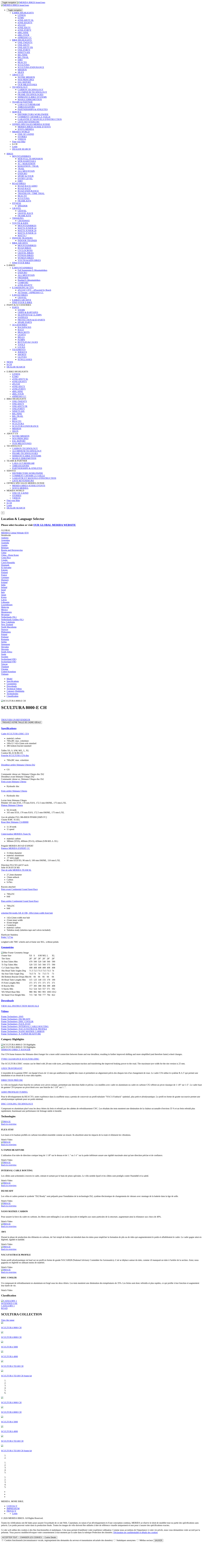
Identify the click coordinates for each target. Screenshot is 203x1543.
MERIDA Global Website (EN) (15, 533)
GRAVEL (16, 208)
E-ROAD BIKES (20, 295)
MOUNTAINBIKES (21, 156)
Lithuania (5, 602)
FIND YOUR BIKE (21, 263)
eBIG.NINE (23, 32)
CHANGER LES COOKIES (31, 1537)
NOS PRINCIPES (26, 79)
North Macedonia (8, 627)
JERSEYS (22, 352)
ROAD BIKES (19, 183)
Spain (3, 654)
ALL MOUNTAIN (26, 171)
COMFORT (23, 282)
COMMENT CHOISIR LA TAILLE (34, 117)
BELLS (21, 337)
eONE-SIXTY (24, 27)
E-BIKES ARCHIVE (21, 300)
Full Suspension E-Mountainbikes (32, 270)
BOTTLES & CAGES (28, 342)
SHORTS (22, 354)
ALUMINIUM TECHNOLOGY (32, 92)
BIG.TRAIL (23, 57)
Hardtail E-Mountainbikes (29, 280)
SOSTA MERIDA (26, 129)
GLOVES (22, 357)
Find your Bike (18, 141)
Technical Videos (14, 689)
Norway (4, 629)
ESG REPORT (24, 82)
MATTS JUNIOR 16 (27, 233)
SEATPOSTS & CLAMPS (30, 315)
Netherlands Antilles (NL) (12, 619)
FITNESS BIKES (26, 255)
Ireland (4, 587)
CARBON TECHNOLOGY (30, 89)
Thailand (5, 666)
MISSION (22, 70)
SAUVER (158, 1540)
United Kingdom (8, 671)
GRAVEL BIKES (26, 253)
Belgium (5, 548)
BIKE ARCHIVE (20, 243)
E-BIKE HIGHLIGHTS (23, 13)
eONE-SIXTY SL (26, 20)
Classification (12, 696)
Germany (5, 577)
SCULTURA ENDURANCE (31, 67)
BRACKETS (24, 332)
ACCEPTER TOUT (9, 1537)
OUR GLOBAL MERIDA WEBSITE (54, 525)
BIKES (10, 154)
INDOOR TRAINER (27, 240)
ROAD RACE (24, 188)
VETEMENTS (19, 349)
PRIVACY (11, 1511)
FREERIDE (23, 277)
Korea (3, 597)
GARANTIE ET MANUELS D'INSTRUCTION (40, 119)
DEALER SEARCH (21, 149)
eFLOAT (22, 25)
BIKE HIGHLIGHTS (22, 40)
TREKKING (18, 218)
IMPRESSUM (13, 1508)
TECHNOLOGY (20, 87)
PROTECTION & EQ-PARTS (31, 320)
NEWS (10, 362)
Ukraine (4, 669)
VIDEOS (22, 139)
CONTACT (12, 1506)
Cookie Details (50, 1537)
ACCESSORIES (19, 325)
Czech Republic (8, 562)
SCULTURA (24, 65)
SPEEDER (22, 206)
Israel (3, 590)
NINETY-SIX (24, 52)
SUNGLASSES (25, 359)
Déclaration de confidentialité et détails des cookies (135, 1532)
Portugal (4, 637)
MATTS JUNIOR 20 (27, 230)
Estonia (4, 570)
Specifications (13, 681)
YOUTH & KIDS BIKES (29, 260)
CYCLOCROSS (25, 250)
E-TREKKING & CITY (23, 287)
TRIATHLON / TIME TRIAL (31, 193)
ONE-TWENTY (25, 42)
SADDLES (23, 317)
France (4, 575)
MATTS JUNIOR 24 (27, 228)
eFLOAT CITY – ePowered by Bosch (34, 290)
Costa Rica (6, 557)
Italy (3, 592)
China (3, 552)
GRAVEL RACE (25, 213)
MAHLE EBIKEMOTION (30, 99)
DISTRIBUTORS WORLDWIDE (33, 114)
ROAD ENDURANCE (28, 191)
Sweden (4, 657)
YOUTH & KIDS (20, 223)
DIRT (20, 60)
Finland (4, 572)
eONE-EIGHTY (25, 22)
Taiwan (4, 664)
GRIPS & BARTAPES (28, 312)
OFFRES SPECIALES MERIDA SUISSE (31, 124)
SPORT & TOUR (26, 176)
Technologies (12, 693)
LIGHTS (22, 334)
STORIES (22, 136)
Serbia (4, 642)
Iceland (4, 582)
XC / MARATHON (26, 163)
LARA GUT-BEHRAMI (29, 104)
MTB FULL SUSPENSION (30, 159)
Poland (4, 634)
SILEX (21, 72)
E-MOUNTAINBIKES (22, 268)
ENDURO (22, 173)
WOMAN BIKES (26, 258)
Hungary (5, 580)
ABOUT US (17, 75)
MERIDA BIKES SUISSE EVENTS (34, 127)
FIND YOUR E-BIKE (22, 302)
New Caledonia (8, 622)
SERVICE (16, 112)
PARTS (15, 307)
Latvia (4, 600)
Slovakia (5, 647)
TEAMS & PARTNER (22, 102)
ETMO (21, 18)
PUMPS (21, 339)
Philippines (6, 632)
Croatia (4, 560)
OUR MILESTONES (27, 84)
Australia (5, 543)
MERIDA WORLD (21, 132)
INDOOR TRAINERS (22, 238)
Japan (3, 595)
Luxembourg (6, 605)
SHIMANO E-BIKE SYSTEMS (32, 97)
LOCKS (21, 347)
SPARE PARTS (25, 322)
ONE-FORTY (24, 50)
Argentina (5, 540)
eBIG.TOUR (23, 35)
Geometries (12, 684)
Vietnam (4, 674)
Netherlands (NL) (9, 617)
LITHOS (22, 15)
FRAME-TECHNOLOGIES (30, 94)
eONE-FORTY (24, 30)
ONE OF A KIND (26, 134)
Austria (4, 545)
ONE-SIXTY (24, 45)
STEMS (21, 310)
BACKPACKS (24, 327)
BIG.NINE (22, 55)
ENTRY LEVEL (25, 178)
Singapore (5, 644)
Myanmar (5, 614)
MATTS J (22, 235)
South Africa (6, 652)
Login (14, 146)
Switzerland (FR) (8, 662)
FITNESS (16, 203)
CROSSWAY (24, 220)
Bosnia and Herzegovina (12, 550)
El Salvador (6, 567)
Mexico (4, 609)
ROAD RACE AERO (27, 186)
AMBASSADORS (26, 107)
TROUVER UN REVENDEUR (15, 719)
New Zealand (7, 624)
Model (9, 679)
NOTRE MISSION (26, 77)
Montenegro (6, 612)
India (3, 585)
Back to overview (9, 1124)
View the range (7, 1320)
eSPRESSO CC (25, 37)
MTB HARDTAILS (27, 161)
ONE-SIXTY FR (25, 47)
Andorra (4, 538)
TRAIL (21, 168)
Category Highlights (15, 691)
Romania (5, 639)
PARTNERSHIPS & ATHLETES (33, 109)
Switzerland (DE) (8, 659)
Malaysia (5, 607)
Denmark (5, 565)
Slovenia (5, 649)
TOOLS (21, 344)
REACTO (22, 62)
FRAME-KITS (24, 201)
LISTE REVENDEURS (28, 122)
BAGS (21, 330)
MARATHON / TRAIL (28, 166)
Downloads (12, 686)
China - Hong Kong (10, 555)
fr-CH (9, 503)
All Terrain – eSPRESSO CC (31, 292)
